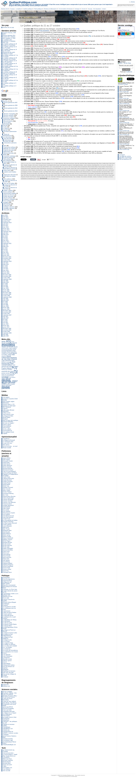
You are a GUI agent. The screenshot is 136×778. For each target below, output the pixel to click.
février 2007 (6, 325)
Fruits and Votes (7, 710)
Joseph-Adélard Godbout (61, 170)
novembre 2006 (7, 330)
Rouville (27, 176)
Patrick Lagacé (7, 424)
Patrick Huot (6, 551)
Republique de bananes (9, 671)
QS (16, 373)
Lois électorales (7, 137)
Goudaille (5, 751)
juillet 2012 (6, 234)
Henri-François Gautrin (9, 513)
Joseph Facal (6, 518)
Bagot (86, 163)
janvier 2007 (6, 327)
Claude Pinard (6, 483)
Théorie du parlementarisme (6, 135)
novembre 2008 (7, 294)
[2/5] (42, 178)
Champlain (30, 165)
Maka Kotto (6, 527)
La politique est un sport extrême (9, 617)
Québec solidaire (8, 190)
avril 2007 (5, 322)
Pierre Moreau (6, 554)
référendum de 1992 (92, 175)
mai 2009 (5, 285)
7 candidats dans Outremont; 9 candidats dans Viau (9, 41)
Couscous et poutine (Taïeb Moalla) (10, 399)
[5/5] (46, 178)
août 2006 (5, 334)
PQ (16, 370)
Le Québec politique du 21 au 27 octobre (10, 47)
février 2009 (6, 289)
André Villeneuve (7, 465)
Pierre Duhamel (7, 426)
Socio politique (7, 200)
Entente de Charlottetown (82, 166)
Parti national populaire (55, 173)
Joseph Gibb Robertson (51, 170)
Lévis (95, 170)
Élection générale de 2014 (10, 111)
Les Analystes (6, 649)
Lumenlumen (6, 657)
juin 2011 (5, 248)
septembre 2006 (7, 333)
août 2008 (5, 298)
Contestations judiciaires (10, 143)
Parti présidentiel (44, 30)
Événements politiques (9, 118)
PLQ (14, 367)
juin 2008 (5, 301)
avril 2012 (5, 239)
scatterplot (6, 734)
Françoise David (7, 504)
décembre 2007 (7, 310)
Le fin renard (6, 641)
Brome (100, 163)
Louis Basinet (99, 170)
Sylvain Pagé (6, 567)
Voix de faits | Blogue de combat (9, 674)
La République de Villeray (9, 619)
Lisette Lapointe (7, 524)
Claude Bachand (7, 480)
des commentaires (125, 157)
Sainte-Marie (53, 176)
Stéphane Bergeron (8, 564)
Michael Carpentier (8, 760)
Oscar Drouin (23, 173)
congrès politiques (13, 348)
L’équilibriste (6, 438)
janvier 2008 (6, 309)
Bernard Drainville (7, 468)
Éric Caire (5, 495)
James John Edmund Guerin (82, 168)
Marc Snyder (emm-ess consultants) (9, 756)
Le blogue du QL (7, 640)
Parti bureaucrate (8, 362)
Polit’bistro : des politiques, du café (10, 722)
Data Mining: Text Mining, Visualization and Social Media (10, 704)
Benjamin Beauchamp (92, 163)
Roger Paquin (111, 175)
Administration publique (10, 193)
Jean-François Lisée (8, 414)
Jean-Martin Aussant (8, 516)
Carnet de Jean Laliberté (9, 701)
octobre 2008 (6, 295)
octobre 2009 (6, 277)
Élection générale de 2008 (10, 105)
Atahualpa (74, 776)
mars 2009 (6, 288)
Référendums (7, 151)
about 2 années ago (124, 103)
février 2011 (6, 254)
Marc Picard (6, 529)
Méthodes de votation (9, 148)
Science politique (7, 192)
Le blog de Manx (7, 625)
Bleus (97, 163)
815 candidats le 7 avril (9, 38)
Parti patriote (63, 173)
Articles (133, 2)
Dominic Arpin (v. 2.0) (8, 404)
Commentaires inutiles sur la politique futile (10, 594)
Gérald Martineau (43, 168)
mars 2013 (6, 227)
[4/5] (45, 178)
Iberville (68, 168)
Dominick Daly (39, 166)
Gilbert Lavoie (6, 413)
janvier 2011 (6, 255)
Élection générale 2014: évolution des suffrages (9, 36)
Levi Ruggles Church (89, 170)
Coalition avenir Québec (10, 172)
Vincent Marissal (7, 430)
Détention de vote (7, 596)
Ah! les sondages (7, 691)
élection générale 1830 (57, 166)
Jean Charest (12, 359)
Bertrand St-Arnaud (8, 470)
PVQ (12, 373)
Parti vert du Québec (9, 183)
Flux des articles (125, 156)
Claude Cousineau (8, 481)
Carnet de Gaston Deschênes (7, 699)
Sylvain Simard (7, 569)
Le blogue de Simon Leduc (10, 632)
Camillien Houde (105, 163)
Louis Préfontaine (7, 656)
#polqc (4, 341)
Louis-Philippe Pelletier (47, 171)
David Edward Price (96, 165)
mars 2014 (6, 218)
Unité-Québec (90, 176)
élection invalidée (10, 384)
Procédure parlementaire (10, 131)
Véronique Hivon (7, 572)
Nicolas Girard (6, 544)
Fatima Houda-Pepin (8, 498)
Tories (74, 176)
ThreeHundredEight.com (9, 744)
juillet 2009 (6, 282)
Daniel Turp (6, 486)
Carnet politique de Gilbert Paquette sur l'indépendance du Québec (10, 474)
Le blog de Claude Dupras (10, 624)
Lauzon (68, 170)
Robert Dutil (6, 559)
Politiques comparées (9, 199)
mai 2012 (5, 237)
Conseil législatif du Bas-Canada (53, 165)
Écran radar (6, 598)
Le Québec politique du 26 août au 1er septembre (10, 72)
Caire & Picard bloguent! (9, 471)
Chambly (16, 346)
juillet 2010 (6, 264)
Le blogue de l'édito (8, 416)
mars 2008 (6, 306)
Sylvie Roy (6, 571)
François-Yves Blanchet (9, 502)
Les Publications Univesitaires (7, 715)
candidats (4, 346)
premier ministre (6, 373)
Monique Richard (7, 542)
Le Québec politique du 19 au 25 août (10, 75)
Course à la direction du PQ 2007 (10, 181)
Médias (5, 154)
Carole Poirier (6, 477)
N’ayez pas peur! (7, 764)
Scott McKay (6, 562)
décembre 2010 (7, 257)
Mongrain (5, 419)
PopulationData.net (8, 731)
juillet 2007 (6, 318)
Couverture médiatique (10, 156)
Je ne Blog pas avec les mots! (9, 609)
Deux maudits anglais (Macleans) (8, 402)
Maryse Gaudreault (8, 538)
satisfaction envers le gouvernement (8, 375)
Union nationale (84, 176)
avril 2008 (5, 304)
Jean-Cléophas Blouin (93, 168)
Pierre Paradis (6, 556)
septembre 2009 (7, 279)
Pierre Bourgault (105, 173)
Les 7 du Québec (7, 647)
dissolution (34, 166)
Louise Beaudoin (7, 526)
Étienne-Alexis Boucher (9, 496)
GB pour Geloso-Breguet (9, 602)
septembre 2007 (7, 315)
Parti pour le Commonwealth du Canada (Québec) (84, 173)
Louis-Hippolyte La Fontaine (26, 171)
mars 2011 (5, 252)
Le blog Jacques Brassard (10, 523)
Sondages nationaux (9, 207)
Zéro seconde (6, 770)
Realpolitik (5, 669)
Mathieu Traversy (7, 539)
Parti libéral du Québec (10, 176)
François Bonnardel (8, 499)
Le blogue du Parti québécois (8, 637)
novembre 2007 (7, 312)
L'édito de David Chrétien (9, 612)
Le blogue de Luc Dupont (9, 713)
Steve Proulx (6, 427)
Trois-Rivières (12, 377)
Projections (7, 205)
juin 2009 (5, 283)
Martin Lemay (6, 535)
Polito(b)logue (6, 727)
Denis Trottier (6, 490)
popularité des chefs (7, 371)
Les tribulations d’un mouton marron (10, 652)
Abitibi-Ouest (60, 163)
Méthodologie (7, 204)
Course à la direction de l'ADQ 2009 (10, 165)
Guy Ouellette (6, 511)
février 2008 (6, 307)
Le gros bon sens (7, 443)
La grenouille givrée (8, 615)
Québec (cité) (47, 175)
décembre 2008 (7, 292)
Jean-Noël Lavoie (24, 170)
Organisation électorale (10, 174)
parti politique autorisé (70, 173)
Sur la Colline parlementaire (6, 123)
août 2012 (5, 233)
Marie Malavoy (7, 533)
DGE (5, 145)
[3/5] (43, 178)
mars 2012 (6, 240)
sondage (5, 377)
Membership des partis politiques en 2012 (9, 53)
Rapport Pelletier (66, 175)
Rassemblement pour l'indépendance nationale (78, 175)
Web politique (7, 159)
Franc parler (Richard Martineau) (8, 410)
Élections (5, 101)
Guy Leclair (6, 509)
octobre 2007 (6, 313)
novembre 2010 (7, 258)
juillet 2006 (6, 336)
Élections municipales (9, 113)
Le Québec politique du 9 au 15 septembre (10, 67)
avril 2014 (5, 216)
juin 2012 (5, 236)
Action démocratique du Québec (9, 162)
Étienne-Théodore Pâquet (93, 166)
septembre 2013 (7, 222)
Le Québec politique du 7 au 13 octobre (10, 55)
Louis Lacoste (105, 170)
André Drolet (6, 462)
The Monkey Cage (8, 740)
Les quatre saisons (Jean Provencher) (9, 717)
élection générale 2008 (8, 383)
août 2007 (5, 316)
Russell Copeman (33, 176)
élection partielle (6, 387)
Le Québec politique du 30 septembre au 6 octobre (10, 58)
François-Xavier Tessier (25, 168)
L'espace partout (7, 614)
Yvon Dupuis (105, 176)
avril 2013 (5, 225)
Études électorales (9, 196)
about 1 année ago (124, 91)
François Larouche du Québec (8, 600)
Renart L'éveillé (7, 447)
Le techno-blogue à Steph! (10, 754)
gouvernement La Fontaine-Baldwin (54, 168)
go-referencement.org (8, 750)
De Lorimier (109, 165)
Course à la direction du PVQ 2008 (10, 185)
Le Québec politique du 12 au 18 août (10, 78)
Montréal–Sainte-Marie (96, 171)
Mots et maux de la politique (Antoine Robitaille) (10, 421)
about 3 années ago (124, 130)
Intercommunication (8, 753)
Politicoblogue (6, 663)
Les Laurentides (82, 170)
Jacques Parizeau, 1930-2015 (9, 33)
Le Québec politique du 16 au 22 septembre (10, 64)
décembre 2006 (7, 328)
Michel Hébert (6, 417)
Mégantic (61, 171)
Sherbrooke (58, 176)
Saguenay (39, 176)
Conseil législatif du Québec (77, 165)
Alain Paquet (6, 459)
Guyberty (5, 605)
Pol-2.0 (5, 662)
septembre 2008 (7, 297)
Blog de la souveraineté (9, 585)
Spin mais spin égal (8, 672)
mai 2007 (5, 321)
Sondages (5, 202)
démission (4, 356)
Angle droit (6, 684)
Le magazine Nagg (8, 643)
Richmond (106, 175)
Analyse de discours (9, 195)
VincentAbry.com (7, 767)
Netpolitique (6, 720)
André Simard (6, 464)
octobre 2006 (6, 331)
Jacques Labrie (74, 168)
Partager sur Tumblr (33, 159)
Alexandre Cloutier (8, 461)
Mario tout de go (7, 758)
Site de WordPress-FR (125, 159)
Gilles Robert (6, 508)
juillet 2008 (6, 300)
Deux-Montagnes (28, 166)
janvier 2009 (6, 291)
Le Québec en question (9, 644)
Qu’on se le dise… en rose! (10, 446)
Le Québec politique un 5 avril (9, 83)
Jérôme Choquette (31, 170)
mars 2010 (6, 270)
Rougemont (23, 176)
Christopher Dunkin (42, 165)
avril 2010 (5, 268)
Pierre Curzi (6, 553)
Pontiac (27, 175)
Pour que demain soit (8, 666)
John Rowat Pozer (39, 170)
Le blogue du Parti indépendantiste (8, 635)
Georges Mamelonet (8, 505)
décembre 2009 (7, 275)
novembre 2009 (7, 276)
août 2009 (5, 280)
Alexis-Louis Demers (70, 163)
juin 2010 (5, 266)
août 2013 (5, 224)
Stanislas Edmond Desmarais (67, 176)
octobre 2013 (6, 221)
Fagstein (5, 408)
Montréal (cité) (72, 171)
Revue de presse (8, 121)
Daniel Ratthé (6, 484)
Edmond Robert (46, 166)
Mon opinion (6, 444)
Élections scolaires (9, 116)
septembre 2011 (7, 243)
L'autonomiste (6, 611)
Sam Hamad (6, 560)
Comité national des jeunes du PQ (10, 591)
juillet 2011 (6, 246)
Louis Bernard (6, 654)
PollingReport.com (8, 728)
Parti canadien (40, 173)
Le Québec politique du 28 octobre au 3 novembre (10, 44)
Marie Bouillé (6, 532)
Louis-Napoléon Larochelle (37, 171)
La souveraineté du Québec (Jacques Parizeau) (10, 521)
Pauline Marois (6, 368)
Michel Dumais (7, 761)
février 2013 (6, 228)
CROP (9, 354)
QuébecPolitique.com (23, 2)
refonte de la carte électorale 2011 (8, 140)
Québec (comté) (54, 175)
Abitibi (57, 163)
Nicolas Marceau (7, 545)
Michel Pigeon (6, 541)
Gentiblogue (6, 603)
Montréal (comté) (79, 171)
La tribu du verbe (7, 622)
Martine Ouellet (7, 536)
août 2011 (5, 245)
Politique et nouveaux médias (8, 725)
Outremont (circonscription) (32, 173)
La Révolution (6, 621)
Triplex (4, 766)
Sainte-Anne (48, 176)
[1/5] (40, 178)
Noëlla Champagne (8, 548)
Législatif (5, 130)
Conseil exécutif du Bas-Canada (9, 349)
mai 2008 (5, 303)
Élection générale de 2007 (10, 102)
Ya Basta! (5, 677)
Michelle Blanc (7, 763)
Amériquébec (6, 577)
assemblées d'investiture (8, 345)
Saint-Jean (43, 176)
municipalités (9, 362)
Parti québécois (8, 179)
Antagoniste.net (7, 582)
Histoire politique (8, 198)
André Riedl (82, 163)
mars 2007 (6, 324)
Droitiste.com (6, 686)
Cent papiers (6, 397)
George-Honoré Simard (35, 168)
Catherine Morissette (8, 478)
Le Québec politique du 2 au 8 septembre (10, 69)
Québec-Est (60, 175)
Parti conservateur (7, 364)
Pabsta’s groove (7, 660)
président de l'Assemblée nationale (38, 175)
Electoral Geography (8, 708)
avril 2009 (5, 286)
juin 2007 (5, 319)
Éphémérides (7, 119)
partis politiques (7, 160)
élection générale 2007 (10, 381)
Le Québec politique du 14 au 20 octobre (10, 50)
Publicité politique (8, 157)
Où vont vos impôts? (8, 423)
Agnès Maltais (7, 458)
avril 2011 (5, 251)
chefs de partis (5, 348)
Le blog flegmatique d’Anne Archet (10, 628)
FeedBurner (129, 71)
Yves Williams (6, 769)
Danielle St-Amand (8, 487)
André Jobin (77, 163)
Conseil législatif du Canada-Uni (66, 165)
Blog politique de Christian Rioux (10, 587)
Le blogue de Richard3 (9, 440)
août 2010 (5, 263)
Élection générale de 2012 (10, 108)
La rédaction (6, 128)
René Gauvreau (7, 557)
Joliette (45, 170)
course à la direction (87, 165)
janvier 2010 (6, 273)
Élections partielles (9, 115)
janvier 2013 (6, 230)
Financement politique (9, 147)
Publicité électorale (9, 150)
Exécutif (5, 125)
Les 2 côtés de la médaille (10, 646)
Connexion (122, 154)
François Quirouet (109, 166)
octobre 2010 (6, 260)
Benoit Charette (7, 467)
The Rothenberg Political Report (9, 742)
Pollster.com (6, 730)
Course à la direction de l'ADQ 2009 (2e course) (10, 168)
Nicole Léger (6, 547)
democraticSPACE (8, 707)
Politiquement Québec (9, 665)
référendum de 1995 (100, 175)
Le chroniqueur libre (8, 441)
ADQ (8, 341)
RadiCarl (5, 668)
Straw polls (6, 209)
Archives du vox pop (8, 27)
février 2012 (6, 242)
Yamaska (95, 176)
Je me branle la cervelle (9, 606)
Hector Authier (64, 168)
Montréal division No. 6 (87, 171)
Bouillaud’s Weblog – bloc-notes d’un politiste (10, 693)
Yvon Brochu (99, 176)
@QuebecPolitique (123, 84)
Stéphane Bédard (7, 563)
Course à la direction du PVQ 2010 (10, 188)
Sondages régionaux (9, 208)
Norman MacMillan (8, 550)
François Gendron (7, 501)
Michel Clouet (66, 171)
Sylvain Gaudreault (8, 566)
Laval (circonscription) (74, 170)
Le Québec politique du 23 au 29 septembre (10, 61)
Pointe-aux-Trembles (7, 369)
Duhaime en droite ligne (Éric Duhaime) (9, 406)
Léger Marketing (6, 360)
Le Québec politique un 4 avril (9, 86)
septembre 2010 (7, 261)
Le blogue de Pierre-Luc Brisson (9, 630)
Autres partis (7, 170)
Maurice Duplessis (55, 171)
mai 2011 (5, 249)
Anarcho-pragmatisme (9, 579)
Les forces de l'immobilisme (10, 650)
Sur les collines (7, 429)
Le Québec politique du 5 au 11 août (10, 81)
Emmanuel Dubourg (8, 493)
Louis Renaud (111, 170)
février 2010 (6, 272)
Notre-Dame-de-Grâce (105, 171)
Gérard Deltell (6, 507)
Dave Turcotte (6, 489)
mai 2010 (5, 267)
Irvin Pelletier (6, 514)
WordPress (68, 776)
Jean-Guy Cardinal (101, 168)
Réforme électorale (9, 153)
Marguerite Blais (7, 530)
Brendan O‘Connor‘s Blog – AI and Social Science (10, 696)
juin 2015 (5, 215)
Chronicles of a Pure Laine (10, 589)
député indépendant (6, 356)
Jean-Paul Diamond (8, 517)
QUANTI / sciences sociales (10, 733)
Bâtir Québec (6, 583)
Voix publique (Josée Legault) (8, 432)
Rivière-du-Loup (5, 374)
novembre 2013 (7, 219)
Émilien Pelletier (7, 492)
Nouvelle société (7, 659)
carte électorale (8, 138)
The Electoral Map (8, 739)
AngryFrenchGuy (7, 580)
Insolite (5, 127)
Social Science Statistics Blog (9, 736)
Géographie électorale (9, 711)
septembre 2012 (7, 231)
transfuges (78, 176)
